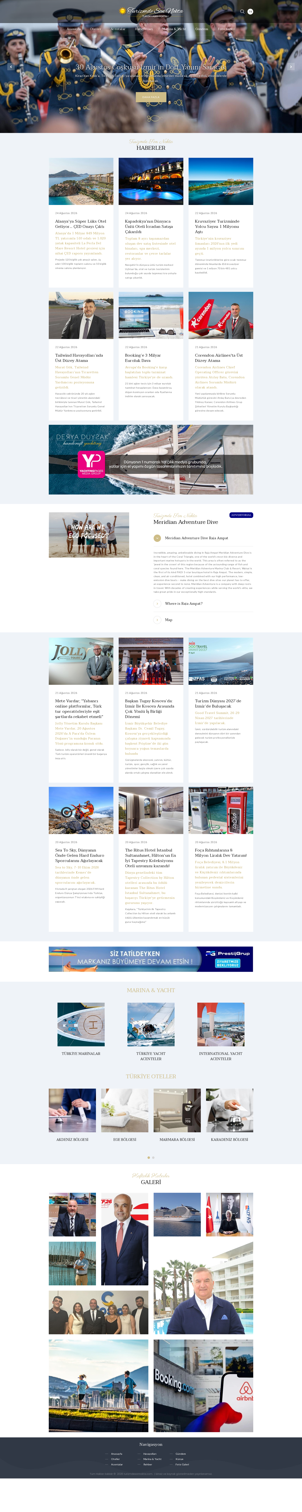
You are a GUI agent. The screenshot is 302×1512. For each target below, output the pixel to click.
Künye (180, 1459)
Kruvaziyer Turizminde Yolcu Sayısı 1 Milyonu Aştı (217, 226)
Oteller (95, 29)
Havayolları (144, 29)
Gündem (201, 29)
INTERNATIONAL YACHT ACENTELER (221, 1056)
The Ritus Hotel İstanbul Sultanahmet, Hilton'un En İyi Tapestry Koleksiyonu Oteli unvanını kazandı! (150, 858)
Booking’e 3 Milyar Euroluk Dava (143, 358)
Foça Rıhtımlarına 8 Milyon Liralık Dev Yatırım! (221, 853)
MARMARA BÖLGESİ (177, 1140)
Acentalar (118, 29)
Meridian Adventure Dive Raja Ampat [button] (196, 538)
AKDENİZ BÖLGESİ (72, 1140)
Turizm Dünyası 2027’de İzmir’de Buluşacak (218, 704)
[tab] (203, 538)
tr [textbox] (250, 11)
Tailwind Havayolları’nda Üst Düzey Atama (79, 358)
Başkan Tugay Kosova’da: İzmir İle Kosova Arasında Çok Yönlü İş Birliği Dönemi (149, 709)
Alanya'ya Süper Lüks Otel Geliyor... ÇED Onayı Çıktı (80, 224)
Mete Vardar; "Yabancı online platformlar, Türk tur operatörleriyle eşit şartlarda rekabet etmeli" (79, 709)
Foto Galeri (226, 29)
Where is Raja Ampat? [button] (184, 604)
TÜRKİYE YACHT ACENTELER (151, 1056)
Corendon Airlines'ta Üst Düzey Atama (219, 358)
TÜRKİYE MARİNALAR (81, 1054)
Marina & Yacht (174, 29)
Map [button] (168, 620)
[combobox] (250, 12)
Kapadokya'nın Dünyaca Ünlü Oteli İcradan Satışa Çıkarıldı (149, 226)
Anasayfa (74, 29)
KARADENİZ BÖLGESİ (229, 1140)
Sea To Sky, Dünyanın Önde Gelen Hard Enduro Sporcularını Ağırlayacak (79, 855)
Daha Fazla (151, 97)
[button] (11, 66)
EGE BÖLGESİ (124, 1140)
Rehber (147, 1464)
